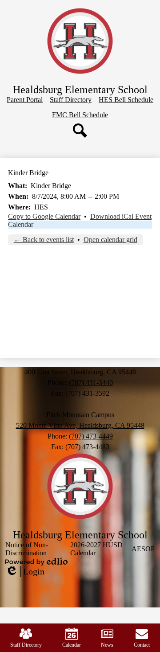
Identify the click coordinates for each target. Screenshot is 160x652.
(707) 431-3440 (91, 382)
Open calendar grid (110, 239)
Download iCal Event (121, 216)
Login (24, 571)
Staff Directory (26, 645)
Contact (142, 645)
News (107, 645)
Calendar (20, 224)
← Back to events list (44, 239)
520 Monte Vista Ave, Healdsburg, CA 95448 (80, 425)
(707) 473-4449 (91, 436)
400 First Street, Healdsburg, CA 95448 (80, 372)
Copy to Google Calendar (44, 216)
